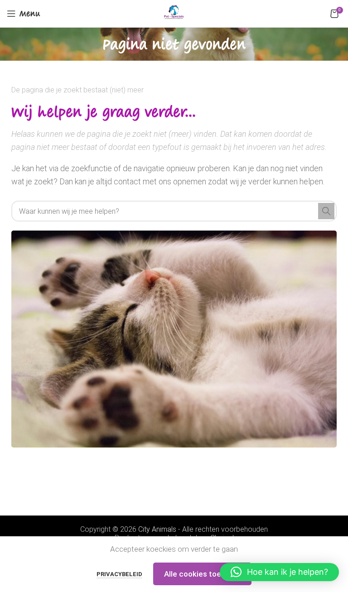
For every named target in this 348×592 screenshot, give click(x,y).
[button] (279, 572)
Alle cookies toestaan (202, 573)
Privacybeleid (119, 574)
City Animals (157, 529)
